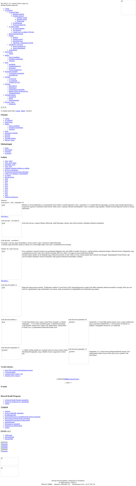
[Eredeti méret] (5, 107)
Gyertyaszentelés (10, 372)
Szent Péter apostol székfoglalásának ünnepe (19, 370)
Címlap (18, 111)
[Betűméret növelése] (1, 107)
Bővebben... (5, 216)
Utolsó (77, 379)
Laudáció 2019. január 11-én (14, 374)
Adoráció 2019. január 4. (13, 376)
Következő (71, 379)
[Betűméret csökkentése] (3, 107)
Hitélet (23, 111)
